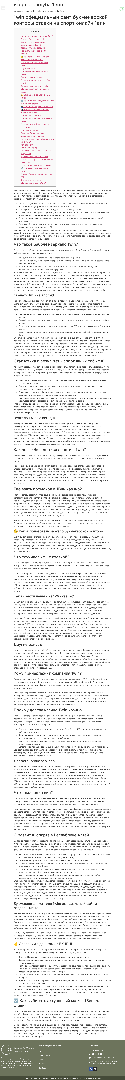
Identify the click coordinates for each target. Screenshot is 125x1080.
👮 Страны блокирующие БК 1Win (37, 106)
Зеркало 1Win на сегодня (33, 48)
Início (41, 1051)
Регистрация (27, 145)
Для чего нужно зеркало (32, 77)
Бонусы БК (26, 153)
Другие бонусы (28, 68)
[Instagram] (95, 1069)
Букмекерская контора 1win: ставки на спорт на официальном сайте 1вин (37, 159)
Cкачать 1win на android (32, 39)
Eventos (42, 1059)
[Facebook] (91, 1069)
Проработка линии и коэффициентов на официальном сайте (37, 118)
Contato (42, 1068)
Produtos (42, 1064)
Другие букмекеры (30, 148)
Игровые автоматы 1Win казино (36, 165)
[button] (3, 8)
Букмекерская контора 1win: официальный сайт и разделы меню (35, 89)
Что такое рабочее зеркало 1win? (37, 36)
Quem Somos (45, 1055)
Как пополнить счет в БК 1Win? (36, 150)
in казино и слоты (29, 130)
